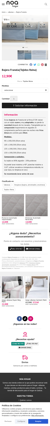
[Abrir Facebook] (19, 318)
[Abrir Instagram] (30, 318)
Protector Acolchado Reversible (32, 219)
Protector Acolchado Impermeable (9, 219)
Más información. (37, 415)
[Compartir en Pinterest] (42, 64)
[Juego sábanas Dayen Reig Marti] (13, 287)
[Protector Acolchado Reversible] (36, 205)
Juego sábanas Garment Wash (36, 300)
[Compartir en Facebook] (31, 64)
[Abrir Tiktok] (25, 318)
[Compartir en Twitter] (34, 64)
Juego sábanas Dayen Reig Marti (11, 301)
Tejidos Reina (31, 265)
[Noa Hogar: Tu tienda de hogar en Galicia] (12, 4)
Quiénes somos (26, 400)
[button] (23, 47)
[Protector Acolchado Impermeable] (13, 205)
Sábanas (22, 263)
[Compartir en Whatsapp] (38, 64)
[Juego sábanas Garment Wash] (36, 287)
